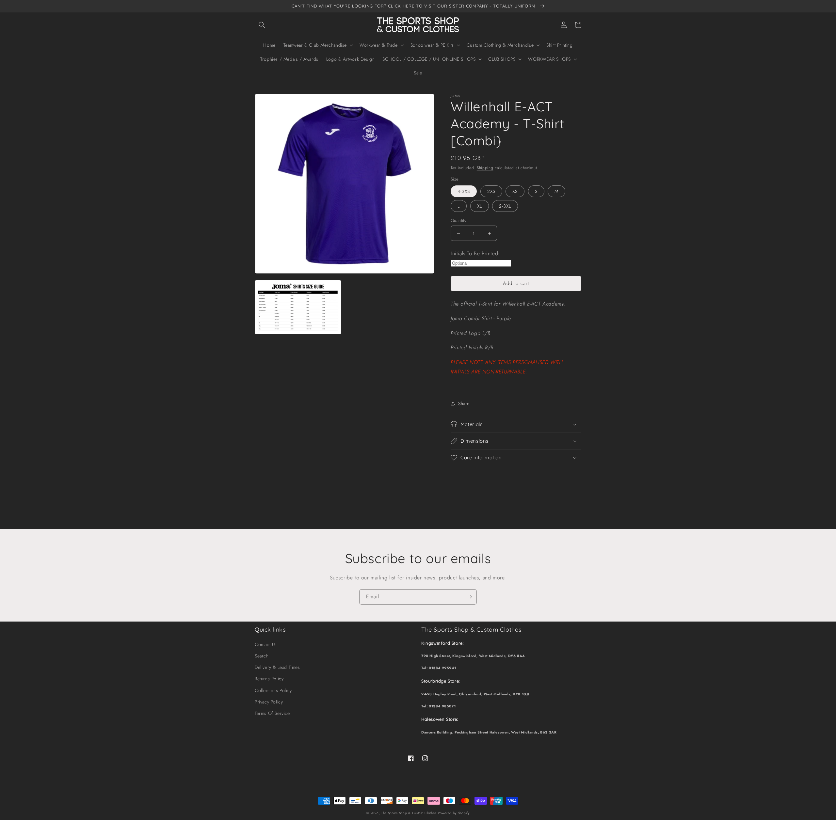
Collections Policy (273, 690)
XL (479, 206)
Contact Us (266, 644)
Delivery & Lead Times (277, 667)
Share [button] (464, 403)
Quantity (458, 220)
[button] (262, 25)
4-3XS (464, 191)
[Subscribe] (469, 597)
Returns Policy (269, 678)
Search (262, 656)
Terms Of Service (272, 713)
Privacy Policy (269, 702)
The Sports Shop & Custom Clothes (408, 813)
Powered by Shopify (454, 813)
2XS (491, 191)
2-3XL (505, 206)
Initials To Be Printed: (475, 253)
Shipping (485, 168)
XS (515, 191)
